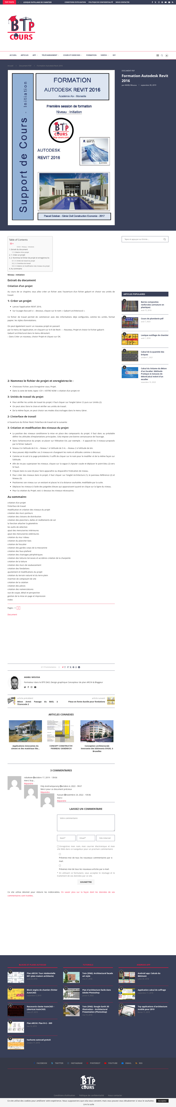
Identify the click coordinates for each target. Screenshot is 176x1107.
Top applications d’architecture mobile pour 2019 (152, 1008)
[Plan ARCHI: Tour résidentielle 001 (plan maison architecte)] (16, 977)
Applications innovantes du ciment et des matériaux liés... (25, 747)
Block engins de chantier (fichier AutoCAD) (42, 991)
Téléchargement (49, 55)
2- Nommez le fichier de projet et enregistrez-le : (30, 258)
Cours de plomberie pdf (152, 318)
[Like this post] (65, 667)
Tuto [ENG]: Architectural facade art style (97, 974)
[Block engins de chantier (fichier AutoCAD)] (16, 994)
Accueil (13, 55)
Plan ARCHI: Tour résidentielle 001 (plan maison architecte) (41, 974)
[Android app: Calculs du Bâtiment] (127, 977)
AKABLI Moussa (131, 85)
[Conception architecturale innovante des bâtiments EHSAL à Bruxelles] (96, 731)
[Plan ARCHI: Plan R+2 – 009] (16, 1027)
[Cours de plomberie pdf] (130, 322)
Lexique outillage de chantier (154, 335)
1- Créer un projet (18, 255)
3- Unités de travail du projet (25, 261)
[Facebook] (152, 2)
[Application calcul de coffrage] (127, 994)
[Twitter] (155, 2)
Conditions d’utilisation (75, 2)
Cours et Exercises (71, 55)
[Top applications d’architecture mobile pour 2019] (127, 1010)
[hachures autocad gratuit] (16, 1043)
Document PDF (25, 65)
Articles (24, 55)
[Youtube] (166, 2)
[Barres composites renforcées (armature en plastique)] (130, 306)
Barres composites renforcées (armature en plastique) (152, 305)
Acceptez (162, 1100)
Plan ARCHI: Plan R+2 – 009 (39, 1023)
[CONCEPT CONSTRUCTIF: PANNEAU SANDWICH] (61, 731)
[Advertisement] (115, 28)
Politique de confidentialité (101, 2)
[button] (18, 2)
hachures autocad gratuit (39, 1039)
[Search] (162, 55)
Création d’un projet (22, 252)
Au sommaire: (16, 269)
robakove (28, 777)
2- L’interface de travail (23, 263)
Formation (91, 55)
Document (12, 614)
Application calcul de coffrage (152, 990)
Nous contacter (122, 2)
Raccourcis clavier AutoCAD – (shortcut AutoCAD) (40, 1008)
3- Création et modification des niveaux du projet (32, 266)
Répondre (28, 783)
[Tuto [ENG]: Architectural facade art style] (71, 977)
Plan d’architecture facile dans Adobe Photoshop (96, 991)
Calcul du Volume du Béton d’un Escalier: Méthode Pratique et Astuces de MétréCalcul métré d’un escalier (154, 373)
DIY (114, 55)
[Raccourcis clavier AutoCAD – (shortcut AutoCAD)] (16, 1010)
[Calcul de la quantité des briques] (130, 355)
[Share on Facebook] (67, 667)
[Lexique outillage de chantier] (130, 339)
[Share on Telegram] (79, 667)
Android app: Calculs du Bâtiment (149, 974)
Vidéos (104, 55)
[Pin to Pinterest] (73, 667)
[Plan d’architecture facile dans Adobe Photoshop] (71, 994)
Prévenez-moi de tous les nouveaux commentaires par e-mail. (86, 859)
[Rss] (172, 2)
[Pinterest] (162, 2)
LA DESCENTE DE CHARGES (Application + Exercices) (45, 2)
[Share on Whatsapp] (76, 667)
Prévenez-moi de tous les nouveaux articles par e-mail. (84, 869)
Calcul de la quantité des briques (152, 353)
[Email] (169, 2)
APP (34, 55)
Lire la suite (88, 1104)
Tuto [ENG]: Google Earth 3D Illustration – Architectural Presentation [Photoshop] (95, 1009)
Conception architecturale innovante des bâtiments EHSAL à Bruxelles (97, 749)
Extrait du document (19, 249)
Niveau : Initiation (28, 247)
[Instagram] (159, 2)
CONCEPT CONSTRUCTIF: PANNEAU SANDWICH (61, 747)
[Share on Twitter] (71, 667)
